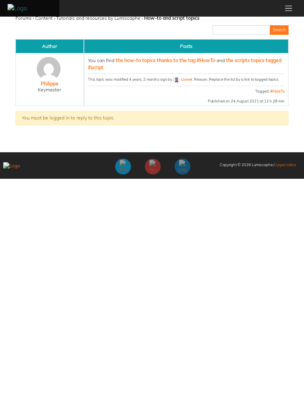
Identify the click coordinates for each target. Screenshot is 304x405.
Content (44, 18)
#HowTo (277, 91)
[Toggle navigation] (289, 8)
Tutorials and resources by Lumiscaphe (98, 18)
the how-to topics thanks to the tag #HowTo (165, 60)
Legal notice (286, 164)
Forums (23, 18)
